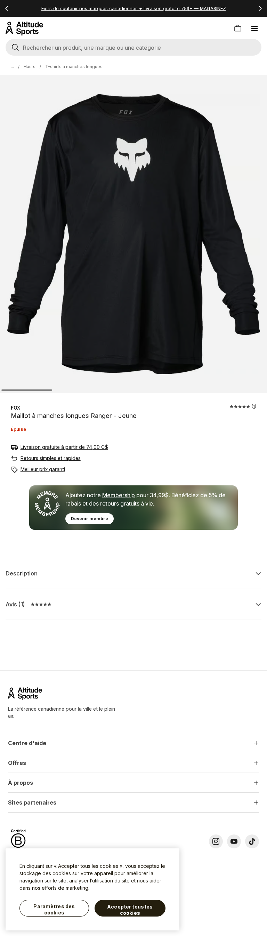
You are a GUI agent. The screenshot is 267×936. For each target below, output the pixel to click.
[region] (92, 889)
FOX (15, 408)
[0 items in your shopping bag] (238, 28)
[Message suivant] (260, 8)
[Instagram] (216, 841)
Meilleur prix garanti (43, 469)
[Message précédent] (7, 8)
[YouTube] (234, 841)
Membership (118, 495)
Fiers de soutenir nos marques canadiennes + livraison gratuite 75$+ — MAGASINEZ (133, 8)
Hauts (29, 66)
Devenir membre (89, 518)
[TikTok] (252, 841)
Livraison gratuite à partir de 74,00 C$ (64, 447)
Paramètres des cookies (54, 909)
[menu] (254, 28)
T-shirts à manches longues (74, 66)
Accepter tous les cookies (130, 910)
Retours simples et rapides (51, 458)
